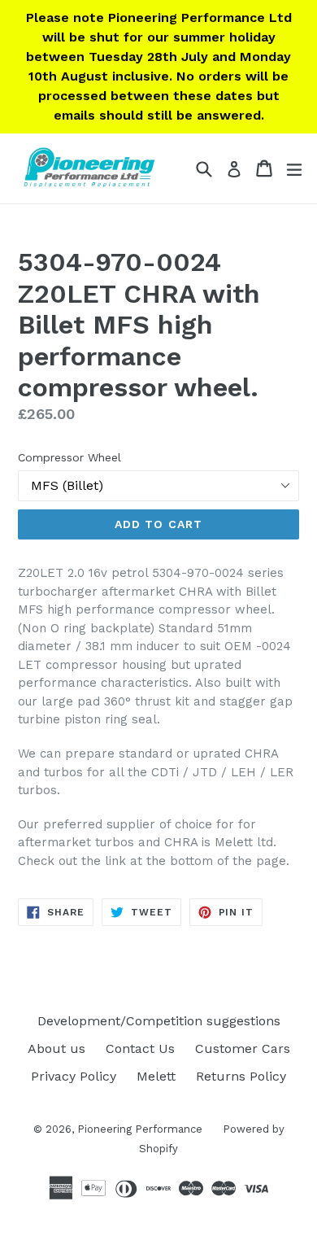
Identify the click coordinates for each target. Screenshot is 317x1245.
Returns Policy (241, 1076)
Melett (156, 1076)
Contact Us (140, 1048)
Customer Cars (242, 1048)
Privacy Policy (73, 1076)
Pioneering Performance (139, 1129)
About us (56, 1048)
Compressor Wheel (69, 457)
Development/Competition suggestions (158, 1021)
